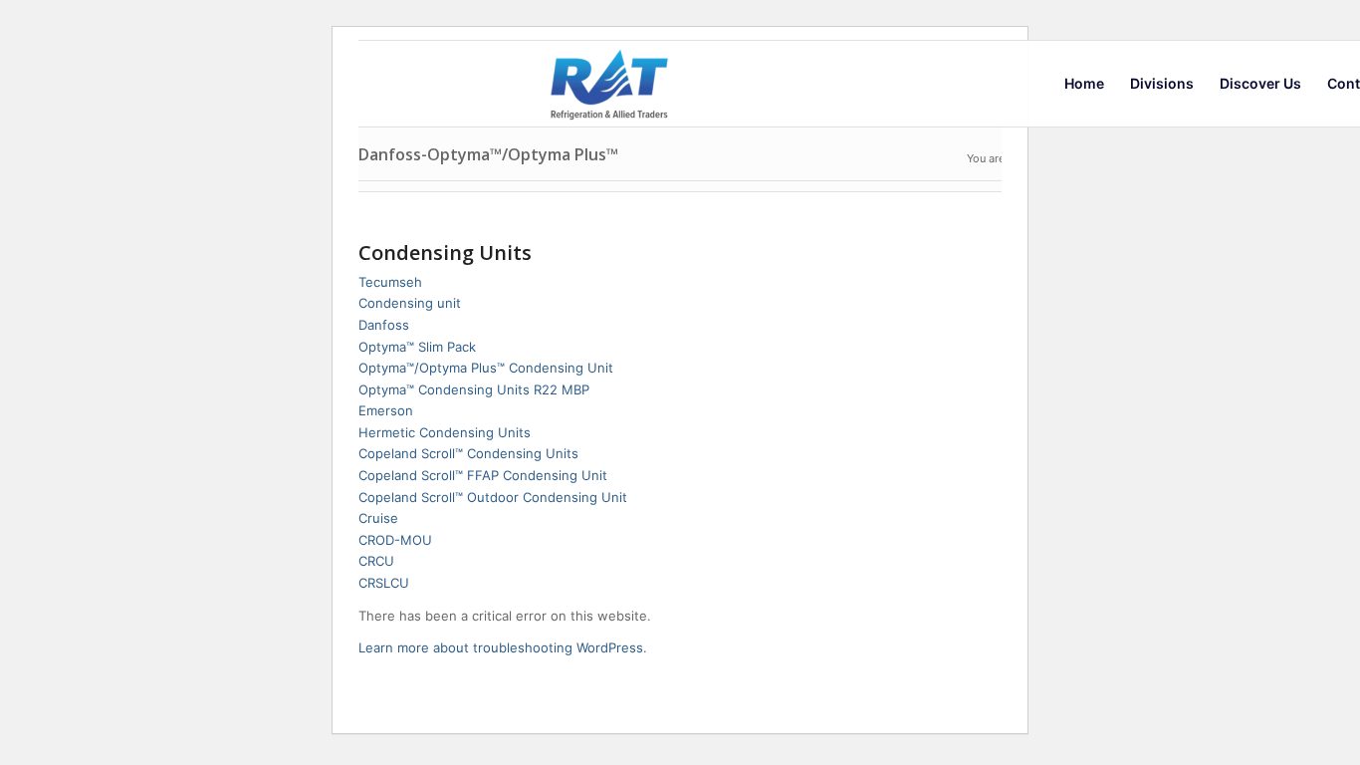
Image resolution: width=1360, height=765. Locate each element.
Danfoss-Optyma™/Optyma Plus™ (488, 154)
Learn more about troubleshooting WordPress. (502, 647)
